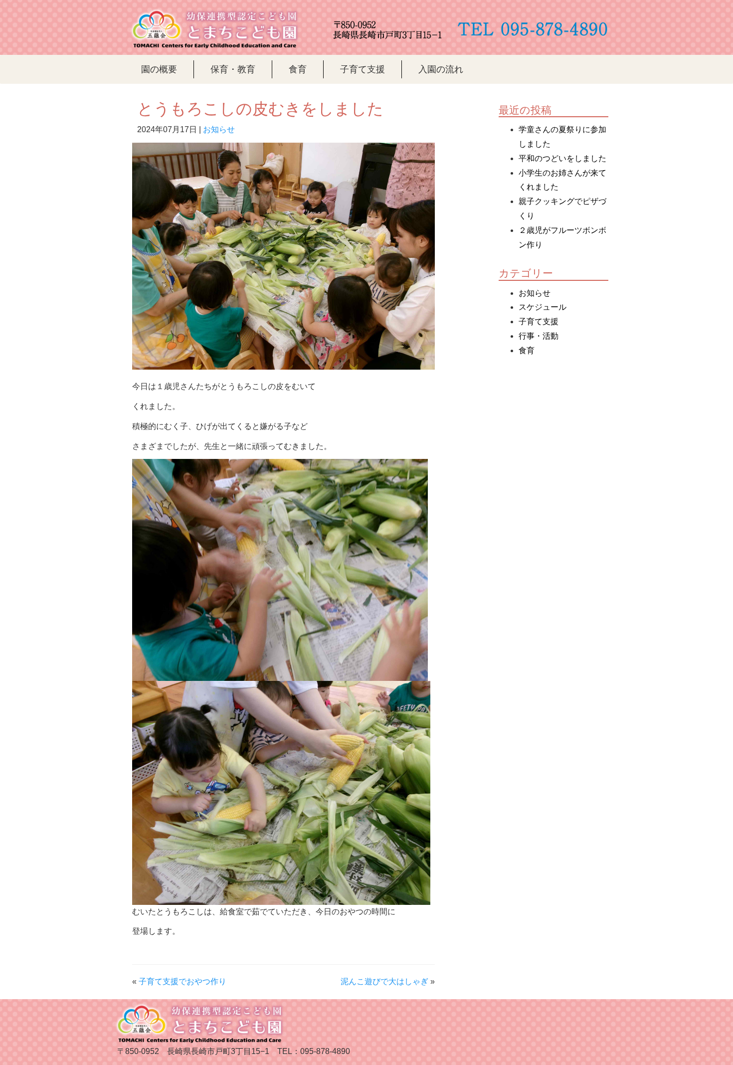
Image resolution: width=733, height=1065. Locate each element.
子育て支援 (362, 69)
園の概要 (159, 69)
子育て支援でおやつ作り (182, 981)
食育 (298, 69)
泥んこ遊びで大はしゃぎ (384, 981)
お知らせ (219, 129)
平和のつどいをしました (562, 158)
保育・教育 (232, 69)
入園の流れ (440, 69)
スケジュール (542, 307)
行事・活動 (538, 336)
